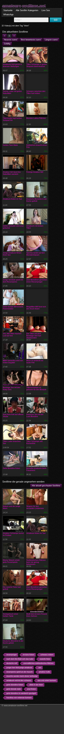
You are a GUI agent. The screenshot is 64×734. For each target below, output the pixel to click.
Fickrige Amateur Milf (34, 172)
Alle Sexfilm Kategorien (27, 10)
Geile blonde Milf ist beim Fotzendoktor (13, 308)
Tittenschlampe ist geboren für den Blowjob (36, 388)
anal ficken (31, 689)
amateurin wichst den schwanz (18, 680)
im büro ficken (28, 655)
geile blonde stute (13, 689)
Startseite (8, 10)
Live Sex (46, 10)
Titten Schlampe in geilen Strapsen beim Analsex (36, 65)
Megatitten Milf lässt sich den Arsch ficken (36, 308)
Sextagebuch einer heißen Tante (10, 615)
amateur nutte (44, 672)
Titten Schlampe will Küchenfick (34, 442)
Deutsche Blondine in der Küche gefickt (36, 200)
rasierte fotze (45, 659)
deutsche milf (11, 663)
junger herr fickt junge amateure (19, 668)
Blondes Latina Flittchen (36, 118)
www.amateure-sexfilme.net (15, 705)
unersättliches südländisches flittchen (38, 663)
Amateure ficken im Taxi (12, 199)
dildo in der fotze (36, 685)
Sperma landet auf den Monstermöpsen (35, 254)
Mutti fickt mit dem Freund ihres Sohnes (36, 615)
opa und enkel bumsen (47, 680)
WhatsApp (8, 14)
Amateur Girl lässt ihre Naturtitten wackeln (12, 173)
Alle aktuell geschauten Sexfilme (46, 486)
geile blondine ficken (14, 685)
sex (39, 668)
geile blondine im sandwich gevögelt (21, 693)
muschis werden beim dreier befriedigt (21, 676)
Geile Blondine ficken (11, 468)
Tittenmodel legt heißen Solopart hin (12, 119)
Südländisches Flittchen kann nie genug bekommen (36, 562)
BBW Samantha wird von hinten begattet (13, 362)
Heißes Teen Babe (10, 145)
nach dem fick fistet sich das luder (19, 659)
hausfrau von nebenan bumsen (19, 698)
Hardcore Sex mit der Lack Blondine (34, 415)
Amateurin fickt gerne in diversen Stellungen (12, 65)
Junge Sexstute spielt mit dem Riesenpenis (13, 281)
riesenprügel (11, 655)
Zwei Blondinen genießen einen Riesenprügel (36, 281)
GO (55, 20)
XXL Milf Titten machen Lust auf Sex (12, 335)
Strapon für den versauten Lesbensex (35, 507)
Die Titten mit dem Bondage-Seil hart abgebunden (33, 336)
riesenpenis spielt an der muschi (19, 672)
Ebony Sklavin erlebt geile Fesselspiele (11, 561)
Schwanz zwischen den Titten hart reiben (35, 92)
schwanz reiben (46, 655)
